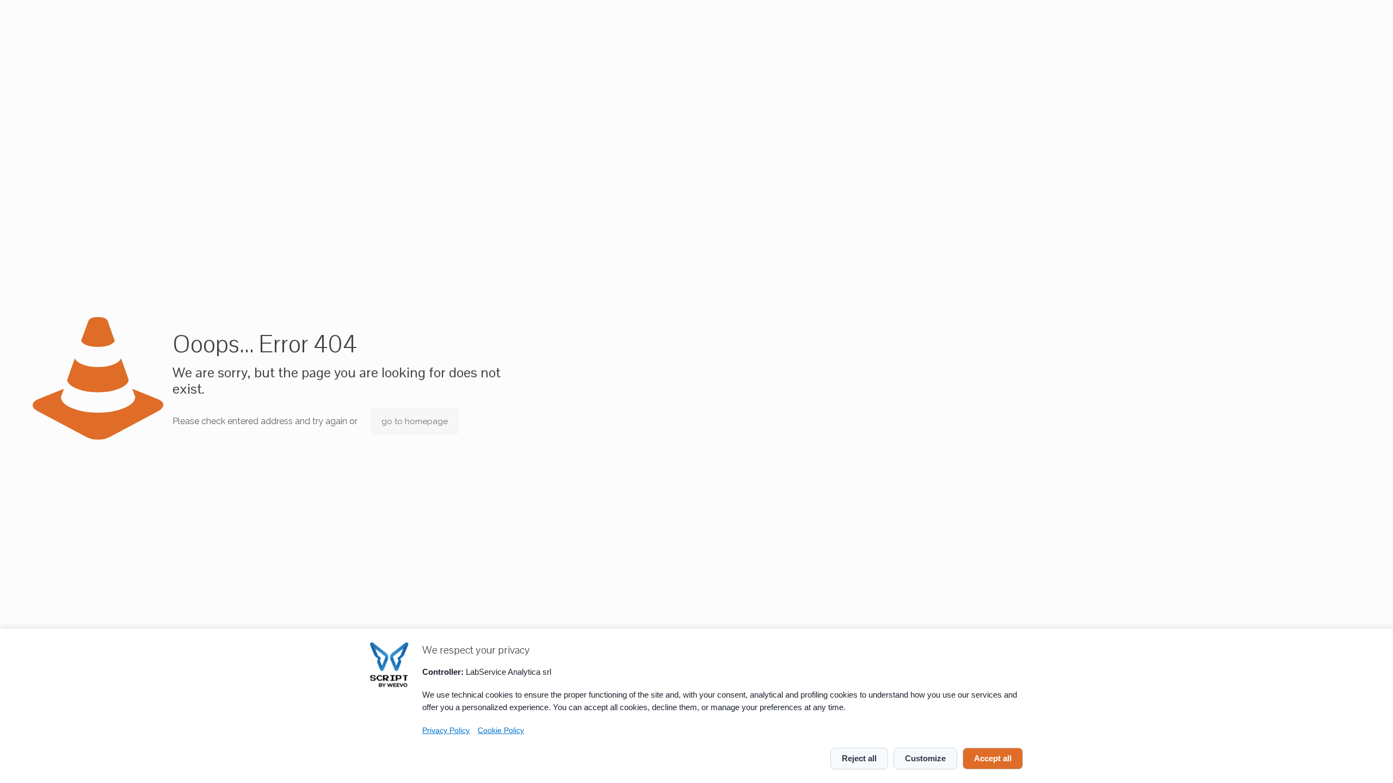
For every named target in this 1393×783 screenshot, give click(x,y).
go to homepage (414, 421)
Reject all (859, 758)
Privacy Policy (446, 730)
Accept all (993, 758)
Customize (925, 758)
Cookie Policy (501, 730)
